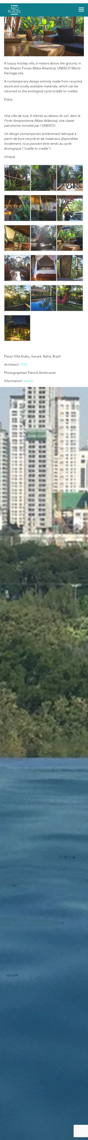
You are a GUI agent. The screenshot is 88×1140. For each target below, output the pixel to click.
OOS (23, 364)
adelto (28, 381)
